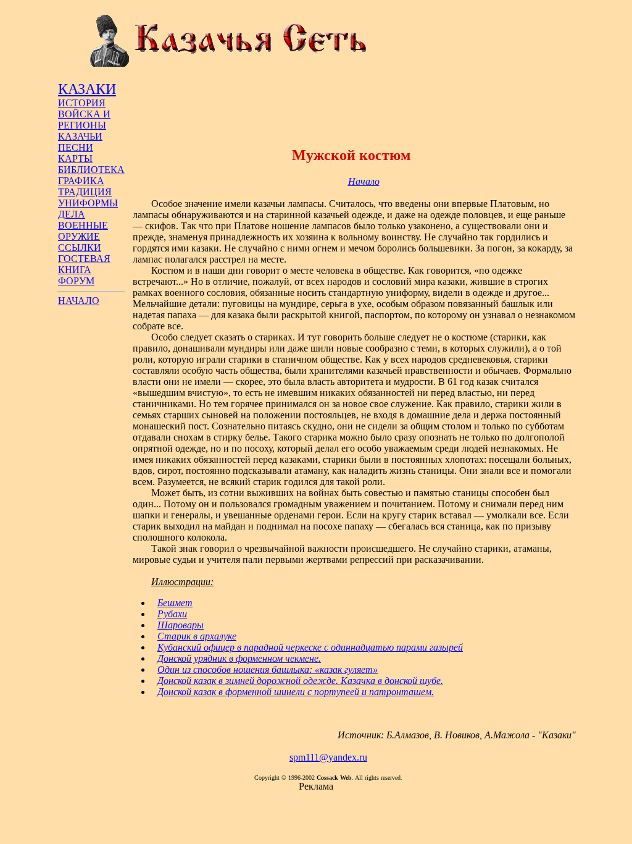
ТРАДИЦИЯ (85, 192)
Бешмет (175, 602)
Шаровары (180, 625)
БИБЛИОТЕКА (91, 169)
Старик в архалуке (196, 636)
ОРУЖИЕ (79, 236)
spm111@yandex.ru (328, 757)
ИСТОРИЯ (82, 103)
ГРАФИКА (81, 180)
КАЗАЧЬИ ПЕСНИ (80, 142)
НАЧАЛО (78, 300)
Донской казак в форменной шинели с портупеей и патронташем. (295, 691)
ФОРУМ (76, 281)
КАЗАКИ (87, 89)
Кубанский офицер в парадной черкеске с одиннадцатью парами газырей (310, 647)
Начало (364, 181)
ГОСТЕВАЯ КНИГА (84, 264)
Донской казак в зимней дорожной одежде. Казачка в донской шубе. (300, 680)
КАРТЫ (75, 158)
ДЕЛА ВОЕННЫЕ (83, 219)
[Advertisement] (351, 107)
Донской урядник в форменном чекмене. (239, 658)
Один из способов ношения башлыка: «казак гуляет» (267, 669)
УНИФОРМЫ (88, 203)
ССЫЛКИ (79, 247)
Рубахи (172, 614)
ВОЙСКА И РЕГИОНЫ (84, 119)
